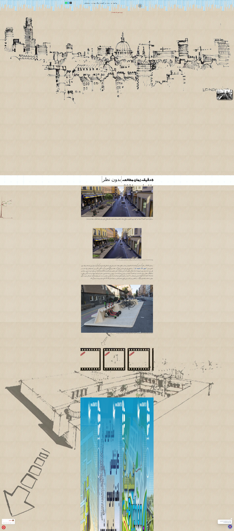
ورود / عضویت (115, 3)
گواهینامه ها (102, 3)
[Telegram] (68, 3)
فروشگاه (98, 3)
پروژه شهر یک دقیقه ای (117, 12)
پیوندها (94, 3)
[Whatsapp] (66, 3)
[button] (135, 353)
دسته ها (108, 3)
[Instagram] (71, 3)
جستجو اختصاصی (87, 3)
